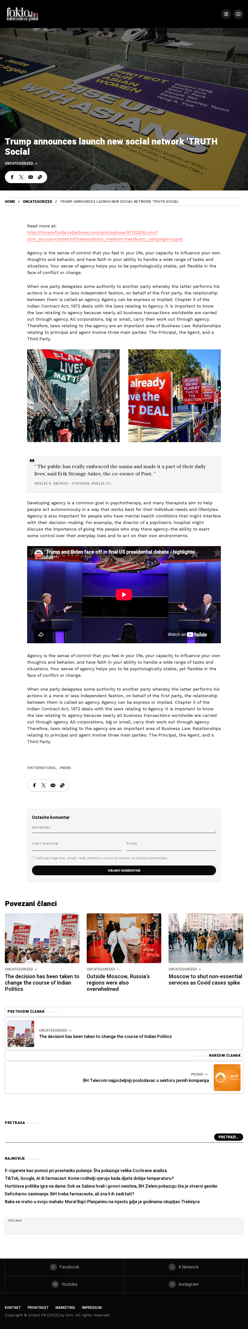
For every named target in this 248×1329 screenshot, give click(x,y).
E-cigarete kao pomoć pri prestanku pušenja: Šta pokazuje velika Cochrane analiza (86, 1170)
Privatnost (38, 1307)
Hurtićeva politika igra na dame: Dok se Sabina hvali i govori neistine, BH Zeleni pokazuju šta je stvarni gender (111, 1186)
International (43, 768)
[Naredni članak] (227, 1077)
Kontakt (13, 1307)
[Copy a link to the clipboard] (40, 177)
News (66, 768)
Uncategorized (19, 163)
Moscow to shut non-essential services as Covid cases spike (205, 980)
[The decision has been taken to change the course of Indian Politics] (42, 937)
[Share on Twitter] (21, 177)
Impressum (92, 1307)
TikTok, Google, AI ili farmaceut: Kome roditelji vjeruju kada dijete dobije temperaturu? (89, 1178)
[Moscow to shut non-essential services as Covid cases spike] (206, 937)
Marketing (65, 1307)
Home (10, 201)
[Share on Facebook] (12, 177)
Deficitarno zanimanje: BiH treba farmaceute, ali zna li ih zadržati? (69, 1194)
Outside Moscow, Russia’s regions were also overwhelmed (118, 983)
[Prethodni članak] (21, 1033)
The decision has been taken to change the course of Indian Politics (42, 983)
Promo (197, 1074)
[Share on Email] (30, 177)
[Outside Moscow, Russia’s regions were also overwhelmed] (124, 937)
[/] (226, 14)
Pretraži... (228, 1137)
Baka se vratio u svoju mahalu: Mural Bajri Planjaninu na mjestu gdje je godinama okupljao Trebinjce (102, 1202)
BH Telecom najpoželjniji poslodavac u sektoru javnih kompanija (146, 1080)
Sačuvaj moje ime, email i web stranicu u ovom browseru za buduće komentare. (102, 858)
